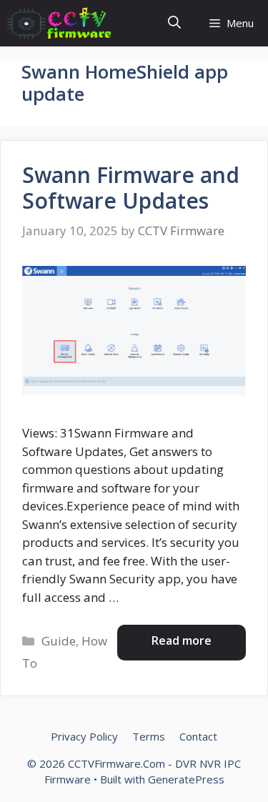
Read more (182, 640)
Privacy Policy (84, 736)
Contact (198, 736)
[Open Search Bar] (174, 23)
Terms (148, 736)
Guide (58, 641)
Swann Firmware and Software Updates (130, 187)
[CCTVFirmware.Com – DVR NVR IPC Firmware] (59, 23)
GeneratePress (186, 779)
